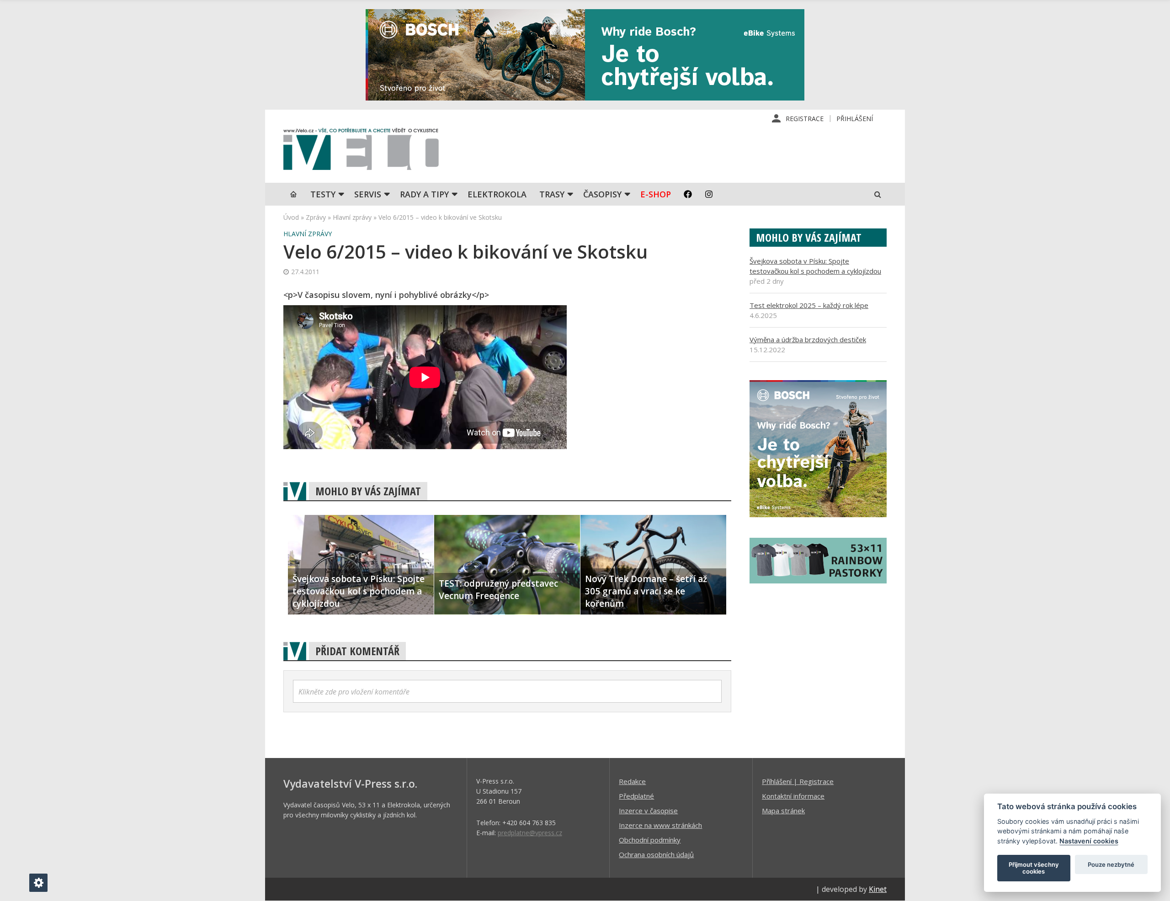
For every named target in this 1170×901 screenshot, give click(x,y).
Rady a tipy (424, 194)
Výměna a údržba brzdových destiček (808, 339)
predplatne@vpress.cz (530, 832)
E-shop (655, 194)
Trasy (551, 194)
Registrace (805, 118)
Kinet (878, 889)
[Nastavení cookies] (38, 883)
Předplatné (636, 795)
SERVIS (367, 194)
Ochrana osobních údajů (656, 854)
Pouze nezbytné (1111, 864)
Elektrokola (497, 194)
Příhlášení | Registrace (798, 781)
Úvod (291, 217)
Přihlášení (854, 118)
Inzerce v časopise (648, 810)
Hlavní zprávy (352, 217)
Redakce (632, 781)
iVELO (361, 151)
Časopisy (602, 194)
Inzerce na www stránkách (660, 825)
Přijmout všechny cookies (1034, 868)
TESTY (322, 194)
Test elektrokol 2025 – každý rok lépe (809, 305)
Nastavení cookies (1088, 841)
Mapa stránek (783, 810)
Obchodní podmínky (650, 839)
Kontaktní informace (793, 795)
